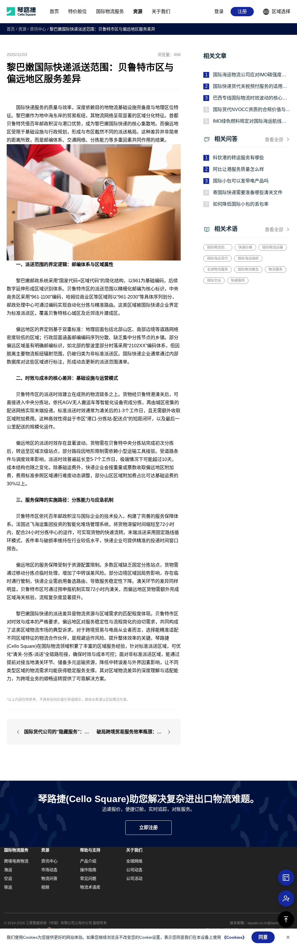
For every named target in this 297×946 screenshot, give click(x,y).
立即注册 (148, 827)
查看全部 (274, 139)
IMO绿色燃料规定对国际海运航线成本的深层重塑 (249, 122)
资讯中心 (38, 29)
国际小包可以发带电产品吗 (241, 180)
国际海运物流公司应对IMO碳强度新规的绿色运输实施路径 (249, 75)
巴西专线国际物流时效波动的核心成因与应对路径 (250, 98)
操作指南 (88, 869)
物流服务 (275, 269)
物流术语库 (90, 887)
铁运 (8, 887)
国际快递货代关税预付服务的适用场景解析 (250, 87)
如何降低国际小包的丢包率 (241, 204)
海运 (8, 869)
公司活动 (134, 878)
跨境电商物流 (16, 861)
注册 (242, 11)
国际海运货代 (217, 258)
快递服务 (238, 280)
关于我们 (134, 850)
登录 (219, 11)
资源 (22, 29)
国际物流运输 (272, 247)
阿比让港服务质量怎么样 (238, 169)
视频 (45, 887)
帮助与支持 (90, 850)
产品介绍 (88, 861)
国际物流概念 (248, 269)
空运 (8, 878)
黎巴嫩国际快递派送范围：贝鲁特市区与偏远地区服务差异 (102, 29)
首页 (11, 29)
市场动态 (49, 869)
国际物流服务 (16, 850)
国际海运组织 (248, 258)
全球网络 (134, 861)
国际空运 (214, 280)
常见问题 (88, 878)
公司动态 (134, 869)
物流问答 (49, 878)
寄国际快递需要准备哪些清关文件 (247, 192)
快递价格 (245, 247)
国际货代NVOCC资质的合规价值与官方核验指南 (251, 110)
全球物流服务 (217, 269)
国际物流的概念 (218, 247)
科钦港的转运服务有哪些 (238, 157)
